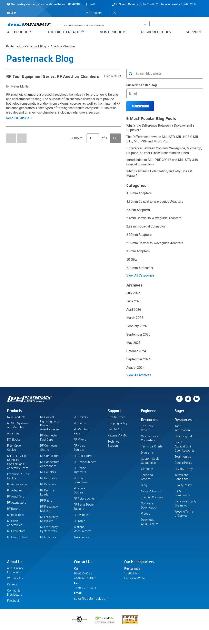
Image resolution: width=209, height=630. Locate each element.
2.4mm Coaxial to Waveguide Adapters (153, 218)
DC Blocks (13, 439)
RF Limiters (80, 417)
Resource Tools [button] (156, 32)
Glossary (147, 468)
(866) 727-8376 (149, 4)
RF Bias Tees (15, 514)
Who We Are (15, 578)
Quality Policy (183, 485)
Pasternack (13, 46)
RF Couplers (48, 472)
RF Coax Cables (17, 537)
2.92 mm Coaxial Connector (145, 226)
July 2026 (133, 293)
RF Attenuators (16, 502)
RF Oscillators (82, 455)
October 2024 (136, 351)
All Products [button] (19, 32)
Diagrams (147, 452)
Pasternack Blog (35, 46)
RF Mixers (79, 439)
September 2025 (138, 334)
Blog (144, 485)
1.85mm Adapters (139, 193)
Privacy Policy (184, 468)
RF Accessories (17, 484)
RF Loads (79, 423)
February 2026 (136, 326)
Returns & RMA (117, 435)
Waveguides (81, 537)
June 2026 (133, 301)
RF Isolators (48, 537)
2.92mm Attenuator (139, 268)
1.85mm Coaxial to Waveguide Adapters (154, 201)
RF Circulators (16, 531)
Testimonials (183, 456)
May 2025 (133, 343)
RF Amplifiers (15, 496)
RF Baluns (13, 508)
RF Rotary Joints (84, 498)
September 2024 (138, 359)
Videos (145, 513)
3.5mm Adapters (138, 251)
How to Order (116, 417)
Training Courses (152, 497)
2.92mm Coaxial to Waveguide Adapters (154, 243)
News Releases (151, 491)
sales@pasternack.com (91, 598)
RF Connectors (50, 455)
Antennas (13, 433)
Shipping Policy (117, 423)
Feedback (13, 600)
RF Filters (46, 500)
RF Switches (81, 514)
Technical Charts (152, 446)
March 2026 (134, 318)
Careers (12, 584)
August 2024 (135, 368)
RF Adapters (15, 490)
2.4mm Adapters (138, 210)
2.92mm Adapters (139, 235)
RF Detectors (48, 478)
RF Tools (79, 521)
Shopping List (183, 436)
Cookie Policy (183, 462)
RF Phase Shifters (84, 462)
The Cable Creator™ (65, 32)
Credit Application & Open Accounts (185, 446)
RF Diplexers (48, 484)
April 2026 (133, 310)
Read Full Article (17, 118)
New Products (113, 32)
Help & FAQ (115, 429)
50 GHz (131, 259)
